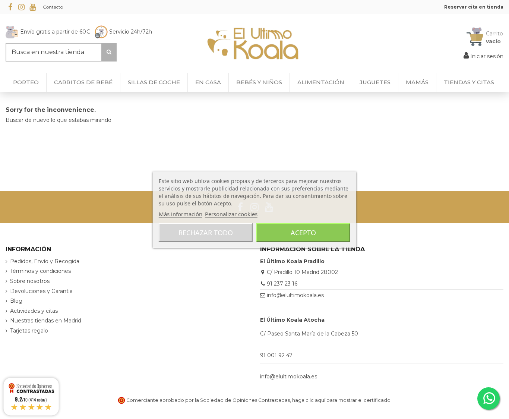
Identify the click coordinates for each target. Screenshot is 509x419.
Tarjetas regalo (29, 330)
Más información (180, 214)
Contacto (53, 7)
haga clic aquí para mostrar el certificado (341, 400)
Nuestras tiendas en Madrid (45, 320)
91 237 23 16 (282, 283)
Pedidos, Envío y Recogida (44, 261)
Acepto (303, 232)
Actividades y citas (34, 311)
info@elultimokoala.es (295, 295)
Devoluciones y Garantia (41, 291)
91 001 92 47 (276, 355)
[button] (469, 82)
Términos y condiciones (40, 271)
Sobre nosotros (30, 281)
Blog (16, 300)
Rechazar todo (205, 232)
